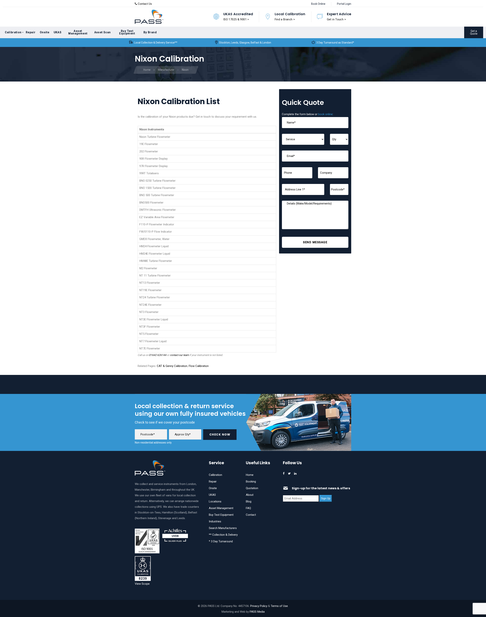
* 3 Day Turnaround (221, 541)
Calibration (215, 475)
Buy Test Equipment (221, 514)
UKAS (212, 495)
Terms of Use (279, 606)
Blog (248, 501)
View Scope (142, 583)
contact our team (179, 354)
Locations (215, 501)
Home (249, 475)
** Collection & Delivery (223, 534)
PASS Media (257, 611)
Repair (213, 481)
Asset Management (221, 508)
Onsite (213, 488)
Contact (251, 514)
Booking (251, 481)
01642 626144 (157, 354)
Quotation (252, 488)
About (249, 495)
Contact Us (144, 4)
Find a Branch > (285, 19)
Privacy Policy (258, 606)
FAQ (248, 508)
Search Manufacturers (223, 528)
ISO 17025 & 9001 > (236, 19)
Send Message (315, 242)
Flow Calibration (199, 366)
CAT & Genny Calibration (172, 366)
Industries (215, 521)
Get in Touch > (336, 19)
